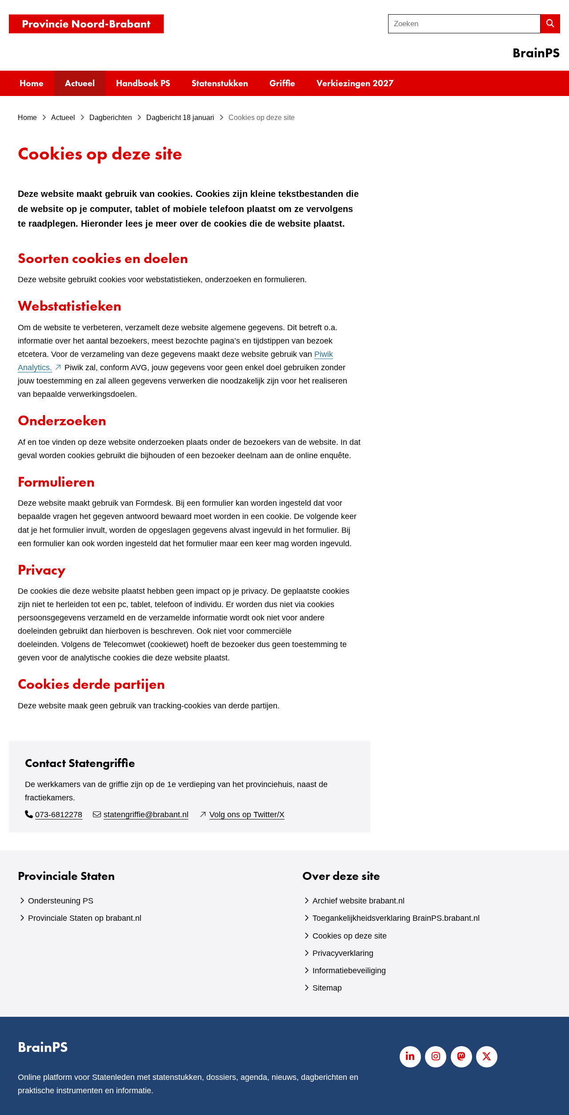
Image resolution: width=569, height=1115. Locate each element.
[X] (486, 1056)
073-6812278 (58, 814)
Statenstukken (220, 83)
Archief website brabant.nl (359, 900)
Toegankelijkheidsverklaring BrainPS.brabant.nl (396, 918)
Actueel (80, 83)
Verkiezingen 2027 (355, 83)
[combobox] (464, 23)
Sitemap (327, 987)
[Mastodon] (461, 1056)
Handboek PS (143, 83)
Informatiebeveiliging (349, 970)
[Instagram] (435, 1056)
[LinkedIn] (410, 1056)
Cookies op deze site (350, 935)
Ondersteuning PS (60, 900)
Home (32, 83)
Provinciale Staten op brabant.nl (84, 918)
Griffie (282, 83)
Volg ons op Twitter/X (246, 814)
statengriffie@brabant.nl (146, 814)
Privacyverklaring (343, 953)
